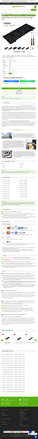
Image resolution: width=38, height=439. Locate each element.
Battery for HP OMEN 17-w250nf (19, 363)
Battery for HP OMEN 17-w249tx (8, 382)
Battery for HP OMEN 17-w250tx (20, 369)
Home (3, 13)
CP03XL (3, 167)
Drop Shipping (22, 416)
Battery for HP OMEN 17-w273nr (20, 376)
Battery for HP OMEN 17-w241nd (8, 374)
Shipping (22, 3)
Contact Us (34, 3)
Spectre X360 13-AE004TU (6, 187)
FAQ (20, 422)
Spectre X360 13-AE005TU (23, 187)
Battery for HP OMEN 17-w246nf (20, 356)
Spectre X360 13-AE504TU (6, 198)
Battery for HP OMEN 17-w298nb (20, 380)
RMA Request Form (5, 424)
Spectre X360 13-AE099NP (23, 196)
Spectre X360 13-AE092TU (6, 196)
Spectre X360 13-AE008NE (23, 189)
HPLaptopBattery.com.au (18, 434)
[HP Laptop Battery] (19, 7)
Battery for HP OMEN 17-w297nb (20, 367)
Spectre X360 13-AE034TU (23, 191)
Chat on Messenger (11, 81)
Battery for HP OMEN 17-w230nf (20, 391)
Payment (26, 3)
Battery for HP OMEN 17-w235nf (8, 378)
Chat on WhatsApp (27, 81)
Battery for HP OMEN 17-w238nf (8, 376)
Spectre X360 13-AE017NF (6, 191)
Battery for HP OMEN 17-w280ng (20, 378)
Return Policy (4, 422)
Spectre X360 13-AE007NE (6, 189)
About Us (19, 3)
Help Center (15, 3)
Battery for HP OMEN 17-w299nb (8, 367)
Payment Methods (22, 413)
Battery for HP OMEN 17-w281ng (8, 358)
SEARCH (33, 9)
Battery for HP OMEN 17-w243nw (8, 387)
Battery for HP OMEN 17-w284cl (19, 354)
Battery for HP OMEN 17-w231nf (20, 374)
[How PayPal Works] (32, 432)
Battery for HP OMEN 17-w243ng (20, 358)
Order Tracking (22, 415)
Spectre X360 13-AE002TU (6, 185)
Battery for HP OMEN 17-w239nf (8, 356)
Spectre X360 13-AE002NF (6, 183)
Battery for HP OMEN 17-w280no (20, 389)
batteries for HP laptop (8, 13)
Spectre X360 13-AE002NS (23, 183)
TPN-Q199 (21, 167)
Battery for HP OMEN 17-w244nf (8, 389)
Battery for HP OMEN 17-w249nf (8, 380)
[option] (19, 33)
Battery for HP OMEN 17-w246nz (8, 369)
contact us (26, 266)
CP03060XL (21, 165)
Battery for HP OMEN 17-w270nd (19, 382)
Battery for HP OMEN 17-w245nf (20, 365)
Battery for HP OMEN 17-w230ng (8, 365)
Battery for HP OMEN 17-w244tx (8, 363)
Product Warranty (4, 415)
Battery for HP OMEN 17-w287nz (8, 391)
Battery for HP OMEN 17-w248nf (8, 354)
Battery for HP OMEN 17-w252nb (20, 387)
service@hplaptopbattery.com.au (25, 425)
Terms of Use (4, 413)
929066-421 (4, 165)
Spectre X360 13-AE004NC (23, 185)
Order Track (30, 3)
